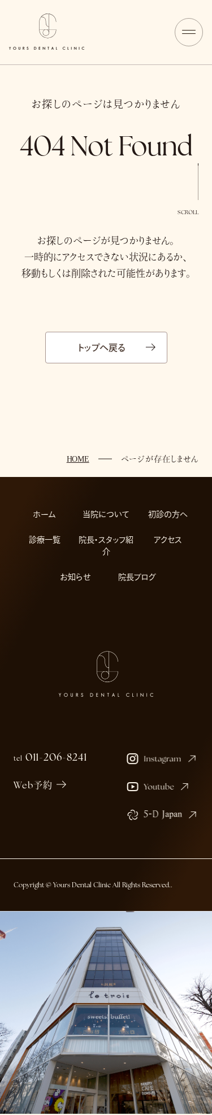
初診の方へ (168, 514)
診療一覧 (44, 540)
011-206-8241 (50, 756)
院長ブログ (137, 577)
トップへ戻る (101, 347)
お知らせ (75, 577)
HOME (78, 459)
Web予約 (33, 785)
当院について (106, 514)
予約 (148, 1099)
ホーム (44, 514)
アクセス (168, 540)
